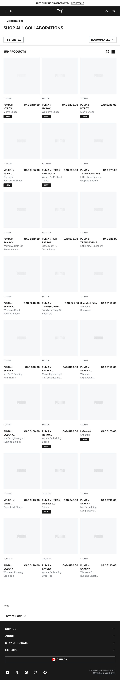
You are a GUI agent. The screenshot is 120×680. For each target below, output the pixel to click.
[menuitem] (8, 672)
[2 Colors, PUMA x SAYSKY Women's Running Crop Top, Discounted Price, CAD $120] (22, 548)
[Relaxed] (113, 52)
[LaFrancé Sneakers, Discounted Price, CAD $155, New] (98, 412)
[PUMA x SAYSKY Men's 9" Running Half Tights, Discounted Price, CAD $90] (22, 349)
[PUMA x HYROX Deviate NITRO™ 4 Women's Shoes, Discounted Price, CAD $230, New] (60, 88)
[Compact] (107, 52)
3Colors (8, 163)
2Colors (46, 232)
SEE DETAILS (77, 3)
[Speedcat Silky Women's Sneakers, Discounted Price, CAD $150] (98, 284)
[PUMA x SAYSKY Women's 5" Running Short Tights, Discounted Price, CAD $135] (98, 548)
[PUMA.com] (60, 11)
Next (6, 605)
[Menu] (6, 11)
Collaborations (15, 20)
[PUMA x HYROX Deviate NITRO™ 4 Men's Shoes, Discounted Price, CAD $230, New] (98, 88)
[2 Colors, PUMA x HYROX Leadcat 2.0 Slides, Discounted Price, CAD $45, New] (60, 483)
